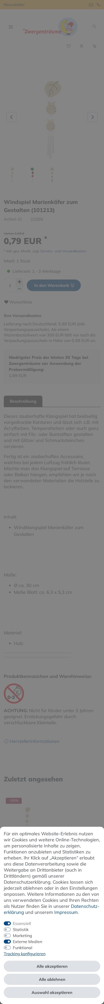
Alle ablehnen (52, 979)
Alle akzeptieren (52, 966)
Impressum (66, 912)
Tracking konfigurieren (24, 953)
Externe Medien (27, 941)
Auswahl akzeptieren (52, 992)
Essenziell (22, 923)
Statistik (21, 929)
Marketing (22, 935)
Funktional (22, 947)
